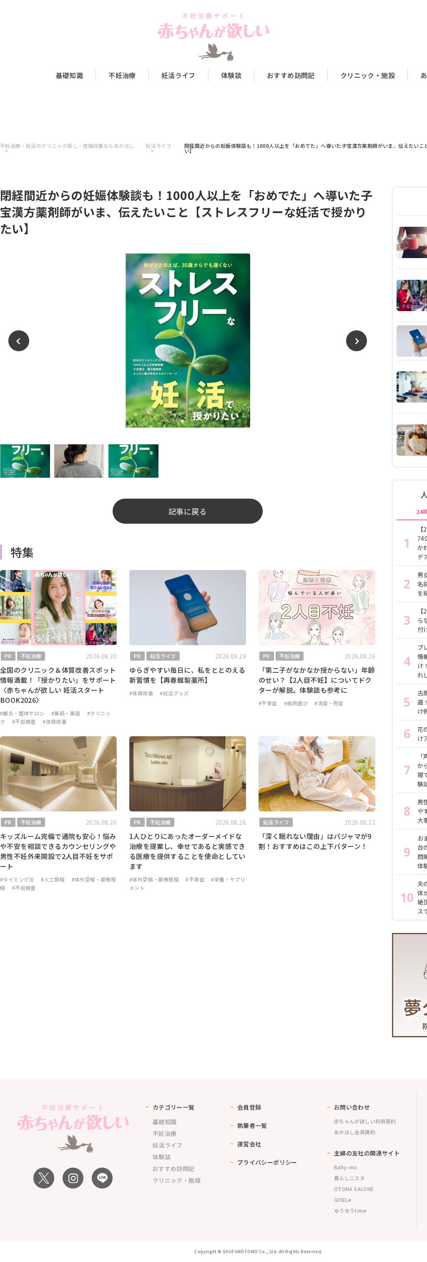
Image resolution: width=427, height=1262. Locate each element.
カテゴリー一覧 (174, 1107)
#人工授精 (53, 879)
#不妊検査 (24, 721)
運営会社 (249, 1144)
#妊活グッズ (174, 693)
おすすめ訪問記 (291, 75)
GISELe (342, 1199)
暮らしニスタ (349, 1177)
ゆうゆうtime (350, 1210)
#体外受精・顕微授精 (154, 879)
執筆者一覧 (252, 1125)
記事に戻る (187, 511)
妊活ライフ (178, 75)
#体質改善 (54, 721)
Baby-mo (345, 1167)
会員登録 (249, 1107)
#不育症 (268, 703)
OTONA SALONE (354, 1188)
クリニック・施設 (367, 75)
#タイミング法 (17, 879)
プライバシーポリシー (267, 1162)
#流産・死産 (328, 703)
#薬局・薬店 (65, 713)
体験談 (231, 75)
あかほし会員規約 (354, 1131)
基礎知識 (69, 75)
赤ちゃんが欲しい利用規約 (365, 1121)
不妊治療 (122, 75)
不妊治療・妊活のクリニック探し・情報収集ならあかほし (67, 146)
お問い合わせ (352, 1107)
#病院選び (296, 703)
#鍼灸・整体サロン (22, 713)
